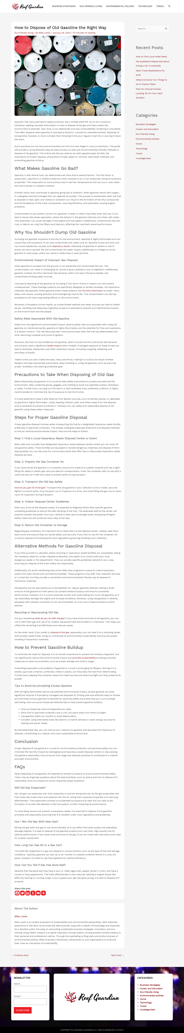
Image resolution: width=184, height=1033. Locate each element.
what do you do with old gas (49, 618)
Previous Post (19, 955)
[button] (169, 6)
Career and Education (147, 129)
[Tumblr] (33, 893)
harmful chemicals (92, 290)
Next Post (117, 955)
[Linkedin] (27, 893)
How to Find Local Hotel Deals (151, 56)
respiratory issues (61, 246)
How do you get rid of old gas (30, 487)
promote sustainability (84, 658)
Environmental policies (147, 139)
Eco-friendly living (24, 32)
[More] (43, 893)
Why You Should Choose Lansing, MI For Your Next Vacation (149, 93)
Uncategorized (143, 158)
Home (139, 143)
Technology (141, 148)
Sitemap (120, 1030)
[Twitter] (22, 893)
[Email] (38, 893)
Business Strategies (146, 124)
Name (17, 983)
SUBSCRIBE (22, 1010)
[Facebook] (17, 893)
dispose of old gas (60, 632)
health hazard (54, 345)
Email (18, 996)
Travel (139, 153)
